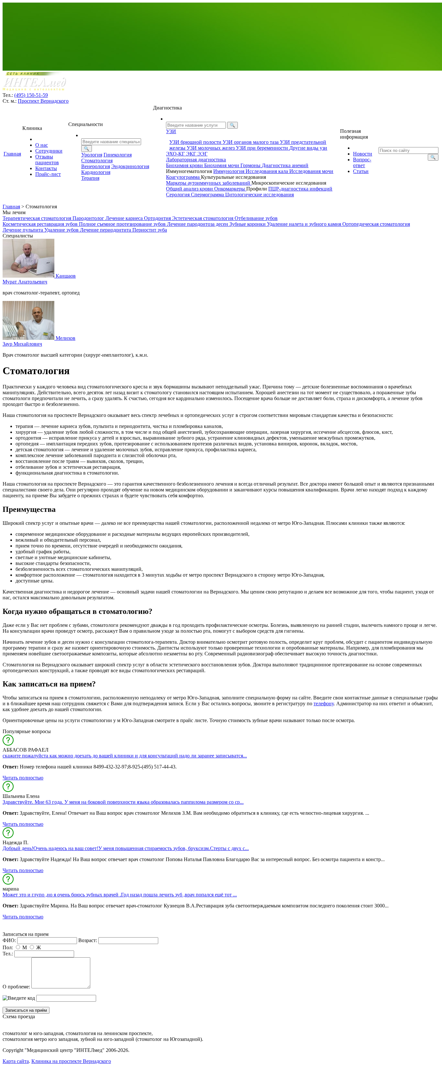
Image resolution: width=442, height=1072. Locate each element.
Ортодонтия (158, 218)
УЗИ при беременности (262, 148)
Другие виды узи (308, 148)
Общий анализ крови (190, 188)
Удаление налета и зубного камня (304, 224)
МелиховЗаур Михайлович (39, 341)
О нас (41, 145)
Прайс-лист (48, 174)
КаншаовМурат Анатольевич (39, 278)
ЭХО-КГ (176, 153)
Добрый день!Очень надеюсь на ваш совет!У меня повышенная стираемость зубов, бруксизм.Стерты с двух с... (126, 848)
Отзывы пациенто (47, 159)
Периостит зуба (149, 230)
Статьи (361, 171)
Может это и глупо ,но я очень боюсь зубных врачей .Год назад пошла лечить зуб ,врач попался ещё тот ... (120, 894)
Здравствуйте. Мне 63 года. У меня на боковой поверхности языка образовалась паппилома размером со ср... (123, 802)
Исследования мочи (311, 171)
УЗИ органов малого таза (251, 142)
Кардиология (95, 172)
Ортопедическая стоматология (376, 224)
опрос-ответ (362, 162)
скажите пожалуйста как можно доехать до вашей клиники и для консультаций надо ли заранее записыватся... (125, 755)
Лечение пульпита (23, 230)
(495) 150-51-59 (31, 95)
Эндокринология (130, 166)
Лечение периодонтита (106, 230)
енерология (95, 166)
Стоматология (97, 160)
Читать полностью (23, 777)
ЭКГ (191, 153)
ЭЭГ (202, 153)
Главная (12, 153)
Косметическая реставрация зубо (41, 224)
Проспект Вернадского (43, 101)
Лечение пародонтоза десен (198, 224)
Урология (91, 154)
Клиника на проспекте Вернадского (71, 1061)
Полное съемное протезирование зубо (123, 224)
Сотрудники (48, 151)
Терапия (90, 178)
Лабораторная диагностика (196, 159)
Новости (362, 153)
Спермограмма (208, 194)
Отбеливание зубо (256, 218)
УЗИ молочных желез (211, 148)
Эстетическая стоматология (203, 218)
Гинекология (118, 154)
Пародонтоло (88, 218)
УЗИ (171, 131)
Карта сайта (16, 1061)
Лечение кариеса (124, 218)
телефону (324, 703)
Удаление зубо (62, 230)
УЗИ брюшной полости (196, 142)
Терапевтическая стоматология (37, 218)
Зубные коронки (248, 224)
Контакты (46, 168)
